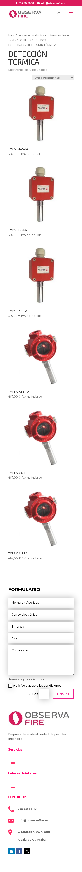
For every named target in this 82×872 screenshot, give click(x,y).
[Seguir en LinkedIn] (11, 851)
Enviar (63, 694)
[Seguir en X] (27, 851)
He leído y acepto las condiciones (37, 685)
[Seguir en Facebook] (19, 851)
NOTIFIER (24, 40)
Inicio (11, 35)
